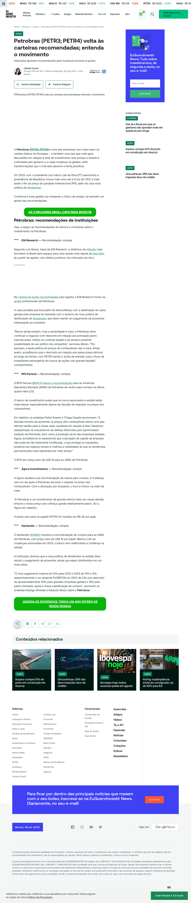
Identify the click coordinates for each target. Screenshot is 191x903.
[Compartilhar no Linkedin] (27, 624)
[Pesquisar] (152, 14)
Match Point (49, 743)
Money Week (18, 752)
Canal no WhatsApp (31, 84)
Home (17, 27)
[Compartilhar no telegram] (42, 624)
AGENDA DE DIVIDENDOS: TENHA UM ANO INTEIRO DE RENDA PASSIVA (60, 604)
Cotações (119, 745)
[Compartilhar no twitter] (50, 624)
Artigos (67, 14)
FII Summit (48, 729)
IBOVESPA (48, 738)
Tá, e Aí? (118, 724)
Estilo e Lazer (18, 729)
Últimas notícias (133, 113)
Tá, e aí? (102, 14)
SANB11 (35, 534)
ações (17, 301)
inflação (91, 249)
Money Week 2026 (27, 827)
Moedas (47, 748)
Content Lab (49, 714)
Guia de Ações (92, 731)
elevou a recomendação (57, 383)
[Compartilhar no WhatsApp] (57, 624)
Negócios (48, 752)
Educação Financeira (22, 724)
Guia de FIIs (90, 736)
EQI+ (127, 14)
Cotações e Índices (21, 719)
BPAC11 (37, 383)
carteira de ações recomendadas (38, 297)
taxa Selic (98, 253)
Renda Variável (19, 772)
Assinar (145, 94)
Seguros (47, 772)
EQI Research (50, 724)
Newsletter (17, 757)
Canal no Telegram (62, 84)
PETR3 (35, 149)
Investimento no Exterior (23, 743)
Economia (48, 719)
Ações (35, 27)
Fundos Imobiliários (53, 733)
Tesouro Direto (19, 776)
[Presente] (142, 14)
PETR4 (44, 149)
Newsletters (121, 756)
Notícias (26, 27)
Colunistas (120, 740)
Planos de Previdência (54, 762)
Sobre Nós (120, 709)
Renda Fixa (49, 767)
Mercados (17, 748)
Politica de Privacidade (40, 897)
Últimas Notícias (27, 14)
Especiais (115, 14)
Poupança (17, 767)
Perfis (46, 757)
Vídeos (118, 719)
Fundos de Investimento (23, 733)
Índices (118, 751)
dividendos (34, 187)
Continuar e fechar (169, 896)
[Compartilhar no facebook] (35, 624)
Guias (15, 738)
